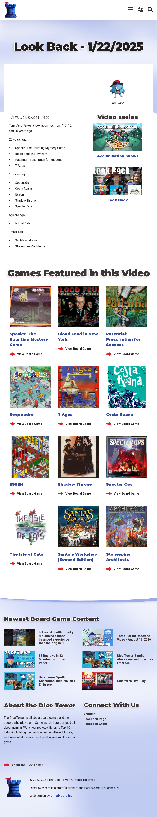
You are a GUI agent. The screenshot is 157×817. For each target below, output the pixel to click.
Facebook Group (96, 724)
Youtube (90, 714)
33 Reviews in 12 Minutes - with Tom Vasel (52, 659)
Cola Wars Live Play (131, 681)
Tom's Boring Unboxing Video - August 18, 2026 (134, 637)
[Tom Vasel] (117, 89)
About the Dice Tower (27, 765)
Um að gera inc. (62, 795)
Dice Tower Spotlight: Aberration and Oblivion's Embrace (135, 659)
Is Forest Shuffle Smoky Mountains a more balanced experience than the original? (56, 637)
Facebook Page (95, 719)
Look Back (117, 200)
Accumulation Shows (117, 156)
